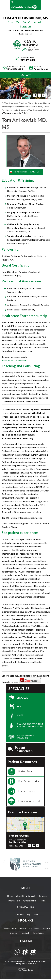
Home (10, 896)
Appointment (41, 67)
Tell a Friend (38, 933)
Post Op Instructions (29, 781)
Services (43, 896)
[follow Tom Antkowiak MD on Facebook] (25, 952)
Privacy (46, 928)
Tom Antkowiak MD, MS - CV (25, 172)
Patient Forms (26, 771)
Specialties (18, 689)
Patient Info (14, 900)
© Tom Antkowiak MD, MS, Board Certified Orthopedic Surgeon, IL (25, 962)
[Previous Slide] (35, 95)
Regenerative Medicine (25, 736)
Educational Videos (29, 791)
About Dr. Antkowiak (25, 896)
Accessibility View (21, 7)
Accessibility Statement (15, 928)
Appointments (29, 900)
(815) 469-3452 (27, 60)
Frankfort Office (19, 835)
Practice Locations (23, 812)
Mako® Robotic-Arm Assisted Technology (30, 725)
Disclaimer (34, 928)
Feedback (25, 933)
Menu (24, 75)
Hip (19, 706)
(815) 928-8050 (15, 69)
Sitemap (13, 933)
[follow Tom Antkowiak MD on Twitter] (17, 952)
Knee (20, 715)
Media (42, 900)
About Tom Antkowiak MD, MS (35, 110)
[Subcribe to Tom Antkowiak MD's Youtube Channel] (33, 952)
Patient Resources (22, 762)
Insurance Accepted (29, 801)
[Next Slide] (43, 95)
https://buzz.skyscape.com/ (14, 360)
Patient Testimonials (24, 749)
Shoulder (23, 697)
